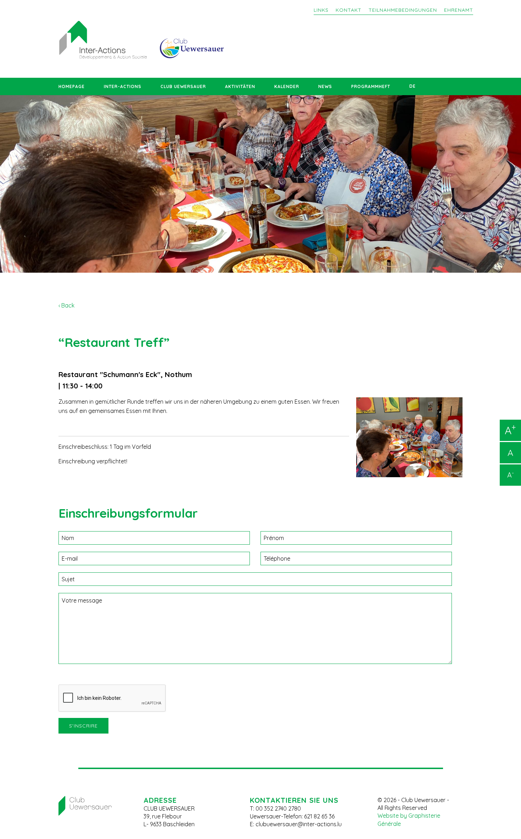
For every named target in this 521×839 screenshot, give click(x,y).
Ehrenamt (458, 10)
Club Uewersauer (183, 86)
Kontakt (349, 10)
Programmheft (370, 86)
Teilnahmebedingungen (403, 10)
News (325, 86)
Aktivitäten (240, 86)
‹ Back (66, 305)
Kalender (286, 86)
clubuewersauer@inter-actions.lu (299, 824)
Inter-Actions (122, 86)
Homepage (71, 86)
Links (321, 10)
